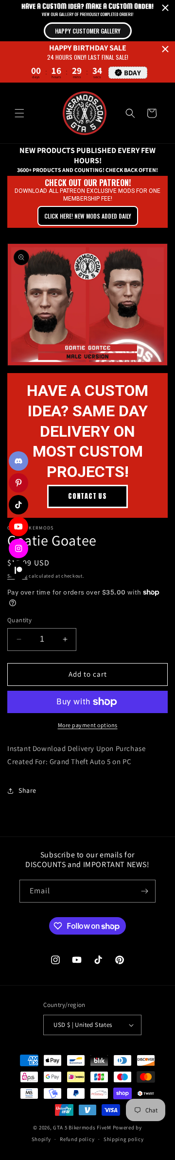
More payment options (88, 725)
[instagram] (18, 548)
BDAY (132, 72)
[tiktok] (18, 504)
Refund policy (77, 1139)
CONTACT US (87, 496)
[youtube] (18, 526)
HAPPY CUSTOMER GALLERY (88, 31)
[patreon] (18, 570)
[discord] (18, 461)
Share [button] (27, 790)
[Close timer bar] (165, 8)
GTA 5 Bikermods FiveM (82, 1127)
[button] (19, 113)
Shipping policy (124, 1139)
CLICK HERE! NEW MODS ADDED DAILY (87, 216)
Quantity (19, 620)
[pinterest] (18, 483)
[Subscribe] (144, 891)
